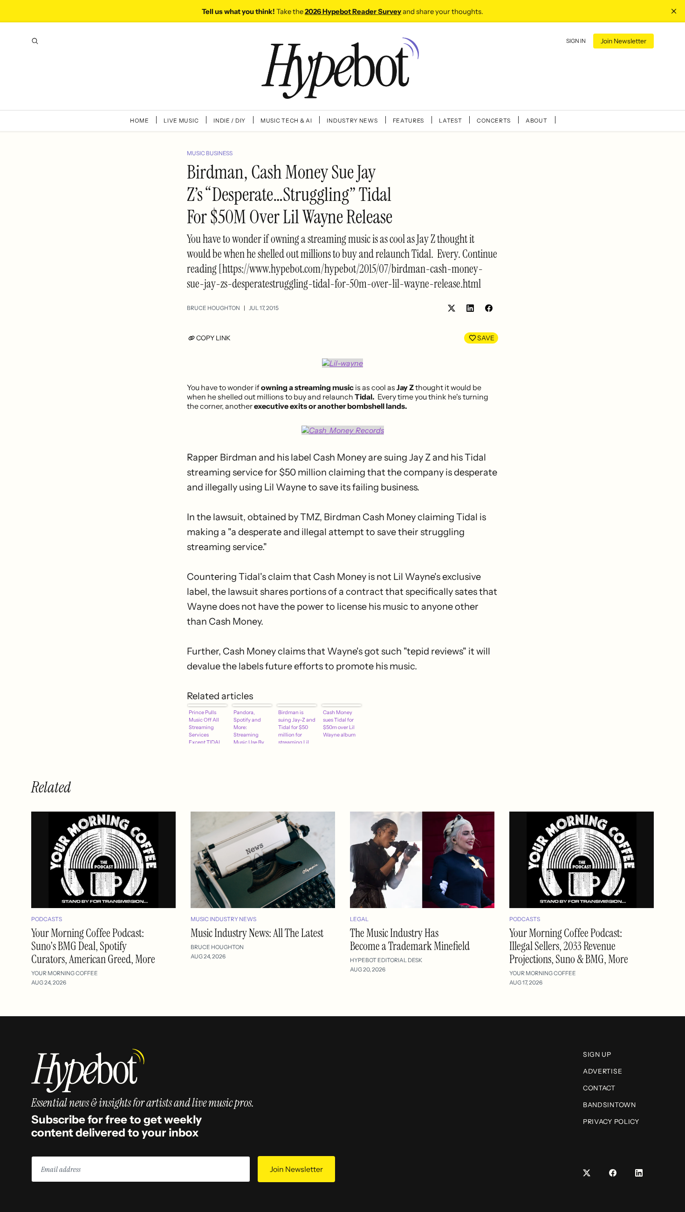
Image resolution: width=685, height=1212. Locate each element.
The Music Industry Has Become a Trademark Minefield (410, 939)
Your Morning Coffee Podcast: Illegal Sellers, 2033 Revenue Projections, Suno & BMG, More (568, 946)
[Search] (35, 41)
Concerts (494, 120)
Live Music (181, 120)
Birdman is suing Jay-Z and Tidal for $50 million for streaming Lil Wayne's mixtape (296, 726)
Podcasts (46, 919)
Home (139, 120)
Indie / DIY (229, 120)
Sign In (576, 40)
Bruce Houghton (213, 307)
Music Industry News (223, 919)
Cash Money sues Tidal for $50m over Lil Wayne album (339, 723)
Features (409, 120)
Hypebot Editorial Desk (386, 960)
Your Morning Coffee (64, 973)
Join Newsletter (623, 41)
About (537, 120)
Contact (599, 1088)
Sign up (597, 1054)
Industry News (352, 120)
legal (359, 919)
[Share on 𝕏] (451, 308)
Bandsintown (609, 1105)
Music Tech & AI (286, 120)
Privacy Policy (611, 1121)
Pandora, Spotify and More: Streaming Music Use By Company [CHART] (248, 726)
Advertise (602, 1071)
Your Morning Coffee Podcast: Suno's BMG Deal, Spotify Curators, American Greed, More (93, 946)
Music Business (210, 153)
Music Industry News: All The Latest (257, 933)
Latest (450, 120)
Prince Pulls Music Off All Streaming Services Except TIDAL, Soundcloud (206, 726)
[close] (673, 11)
